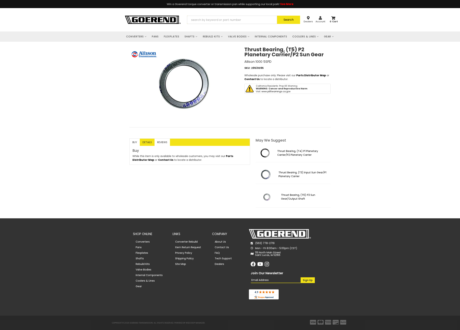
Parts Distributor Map (311, 75)
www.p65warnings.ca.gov (276, 91)
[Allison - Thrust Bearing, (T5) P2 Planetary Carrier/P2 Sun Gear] (144, 54)
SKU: (247, 68)
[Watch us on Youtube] (260, 265)
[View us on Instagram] (267, 265)
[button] (243, 20)
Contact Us (252, 79)
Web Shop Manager (195, 323)
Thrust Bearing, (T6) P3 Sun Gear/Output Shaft (298, 197)
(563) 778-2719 (265, 243)
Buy (134, 142)
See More (286, 4)
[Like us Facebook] (253, 265)
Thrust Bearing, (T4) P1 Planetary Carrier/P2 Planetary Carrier (297, 153)
